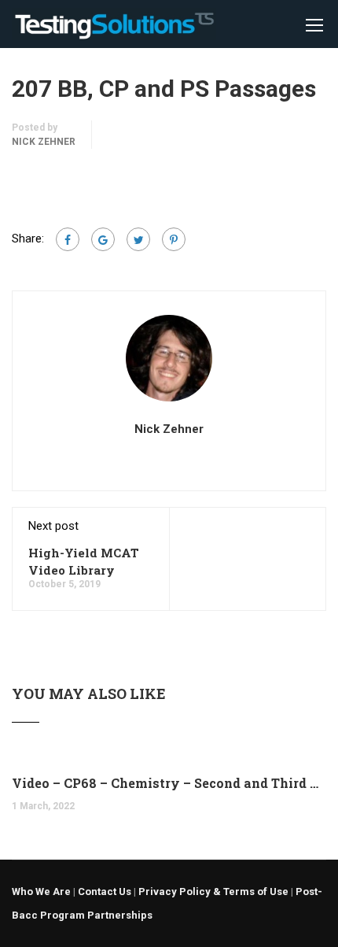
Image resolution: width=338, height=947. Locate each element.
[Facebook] (67, 239)
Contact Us (104, 891)
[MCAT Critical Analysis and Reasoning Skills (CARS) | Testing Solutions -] (114, 28)
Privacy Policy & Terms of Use (213, 891)
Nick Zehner (43, 141)
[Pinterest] (174, 239)
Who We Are (41, 891)
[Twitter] (138, 239)
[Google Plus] (103, 239)
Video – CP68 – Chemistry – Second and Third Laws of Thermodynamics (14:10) (169, 783)
